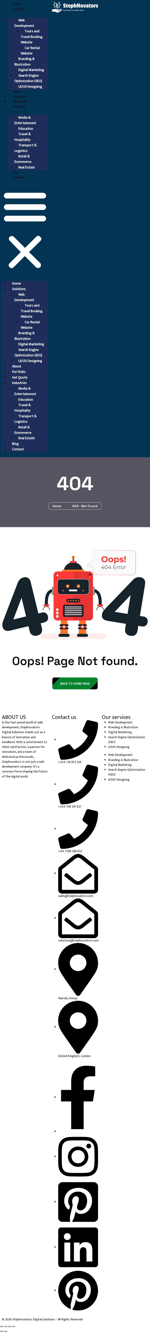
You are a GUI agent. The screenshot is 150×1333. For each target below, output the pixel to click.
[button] (25, 229)
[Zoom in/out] (1, 1326)
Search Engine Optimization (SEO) (28, 78)
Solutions (19, 9)
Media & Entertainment (25, 120)
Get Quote (20, 101)
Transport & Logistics (25, 148)
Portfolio (19, 96)
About (17, 92)
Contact (18, 177)
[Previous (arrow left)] (1, 1331)
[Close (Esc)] (13, 1326)
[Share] (9, 1326)
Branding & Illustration (24, 61)
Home (17, 4)
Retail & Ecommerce (22, 159)
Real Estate (26, 167)
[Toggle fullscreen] (5, 1326)
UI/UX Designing (30, 87)
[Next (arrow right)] (5, 1331)
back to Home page (75, 683)
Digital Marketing (120, 732)
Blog (16, 172)
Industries (19, 106)
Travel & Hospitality (22, 137)
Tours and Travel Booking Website (31, 36)
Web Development (24, 23)
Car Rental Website (30, 50)
